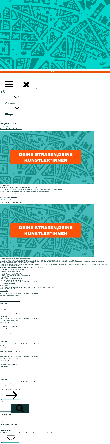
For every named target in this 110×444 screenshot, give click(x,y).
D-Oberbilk (55, 72)
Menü (36, 88)
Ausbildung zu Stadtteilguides (10, 103)
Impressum (2, 426)
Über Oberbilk (5, 116)
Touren (6, 102)
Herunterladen (13, 197)
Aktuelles (4, 91)
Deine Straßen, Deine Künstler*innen (11, 202)
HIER (19, 193)
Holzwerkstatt (4, 291)
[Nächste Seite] (11, 399)
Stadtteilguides (5, 101)
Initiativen (6, 113)
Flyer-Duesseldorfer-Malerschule (5, 197)
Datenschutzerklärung (4, 427)
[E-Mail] (10, 442)
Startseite (4, 90)
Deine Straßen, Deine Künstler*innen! (11, 129)
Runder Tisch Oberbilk (9, 114)
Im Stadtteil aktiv (5, 112)
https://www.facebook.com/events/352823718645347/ (10, 301)
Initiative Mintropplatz (9, 115)
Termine (3, 92)
